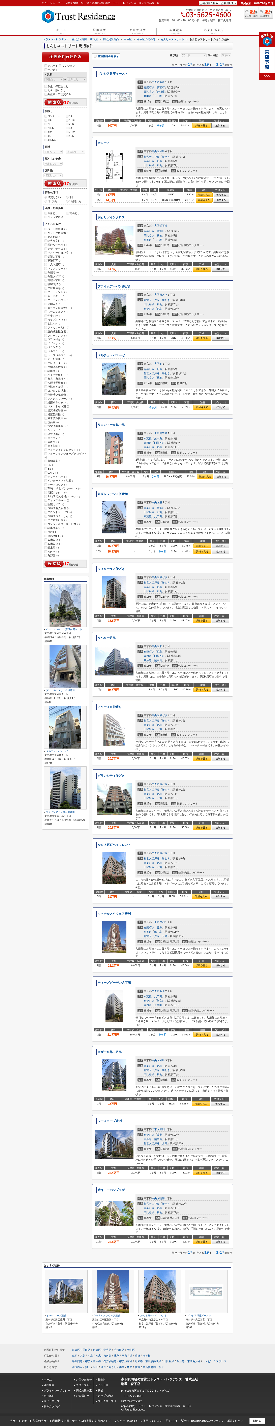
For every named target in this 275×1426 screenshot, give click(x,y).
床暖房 (53, 441)
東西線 (148, 442)
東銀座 (161, 91)
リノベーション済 (60, 252)
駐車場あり (56, 527)
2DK (71, 124)
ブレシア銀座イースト (113, 73)
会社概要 (49, 1385)
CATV (53, 472)
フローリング (57, 335)
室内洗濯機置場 (58, 331)
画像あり (53, 213)
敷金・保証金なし (58, 86)
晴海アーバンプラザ (111, 1190)
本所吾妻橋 (149, 1367)
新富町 (161, 87)
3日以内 (52, 201)
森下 (161, 1367)
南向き (53, 551)
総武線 (139, 1361)
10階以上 (55, 539)
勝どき (166, 156)
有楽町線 (149, 87)
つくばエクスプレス (214, 1361)
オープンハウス (58, 299)
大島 (82, 1355)
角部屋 (53, 555)
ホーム (48, 1379)
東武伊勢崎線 (153, 1361)
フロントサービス (60, 512)
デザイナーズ (57, 248)
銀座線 (181, 1361)
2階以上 (54, 531)
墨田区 (86, 1349)
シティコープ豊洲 (110, 1121)
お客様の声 (82, 1395)
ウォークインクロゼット (64, 449)
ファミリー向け (58, 327)
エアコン (54, 437)
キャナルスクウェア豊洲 (114, 913)
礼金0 (101, 1379)
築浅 (100, 1390)
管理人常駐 (56, 280)
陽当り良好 (56, 240)
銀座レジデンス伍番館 (113, 494)
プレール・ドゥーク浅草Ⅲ (60, 690)
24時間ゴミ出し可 (60, 516)
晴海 (162, 1198)
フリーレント (57, 292)
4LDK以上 (53, 139)
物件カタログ (52, 1406)
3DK (50, 131)
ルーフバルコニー (60, 355)
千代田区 (119, 1349)
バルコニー (56, 351)
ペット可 (103, 1385)
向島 (90, 1355)
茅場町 (158, 1004)
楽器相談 (54, 236)
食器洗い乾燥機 (58, 394)
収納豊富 (54, 460)
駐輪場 (53, 370)
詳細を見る (201, 125)
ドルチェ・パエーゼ (111, 355)
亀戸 (74, 1355)
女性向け (54, 323)
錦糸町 (113, 1367)
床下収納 (54, 445)
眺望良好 (54, 284)
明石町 (163, 225)
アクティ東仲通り (110, 706)
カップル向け (57, 319)
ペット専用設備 (58, 232)
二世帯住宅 (56, 288)
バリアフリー (57, 268)
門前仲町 (159, 442)
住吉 (137, 1367)
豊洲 (162, 922)
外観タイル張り (58, 386)
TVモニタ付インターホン (64, 488)
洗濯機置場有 (57, 382)
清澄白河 (77, 1367)
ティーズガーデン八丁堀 (114, 982)
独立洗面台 (56, 434)
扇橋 (137, 1355)
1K (70, 116)
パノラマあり (55, 217)
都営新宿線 (110, 1361)
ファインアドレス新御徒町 (60, 812)
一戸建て (53, 69)
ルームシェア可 (58, 311)
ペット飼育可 (57, 229)
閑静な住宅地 (57, 244)
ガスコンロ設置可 (60, 307)
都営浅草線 (125, 1361)
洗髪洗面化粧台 (58, 426)
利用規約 (49, 1395)
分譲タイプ (56, 276)
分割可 (53, 272)
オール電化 (56, 359)
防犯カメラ (56, 504)
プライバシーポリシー (57, 1390)
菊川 (95, 1367)
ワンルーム (54, 116)
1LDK (72, 120)
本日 (71, 197)
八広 (98, 1355)
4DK (71, 135)
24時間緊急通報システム (64, 496)
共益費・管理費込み (59, 94)
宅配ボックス (57, 492)
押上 (87, 1367)
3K (70, 128)
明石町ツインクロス (111, 217)
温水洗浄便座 (57, 418)
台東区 (97, 1349)
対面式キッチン (58, 402)
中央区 (155, 82)
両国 (121, 1367)
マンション (68, 65)
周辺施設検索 (84, 1390)
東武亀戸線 (193, 1361)
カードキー (56, 296)
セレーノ (104, 142)
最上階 (53, 547)
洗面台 (53, 422)
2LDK (51, 128)
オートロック (57, 484)
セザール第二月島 (110, 1052)
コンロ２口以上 (58, 390)
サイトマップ (52, 1401)
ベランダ (54, 347)
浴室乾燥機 (56, 414)
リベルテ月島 (107, 637)
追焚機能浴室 (57, 410)
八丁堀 (158, 95)
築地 (159, 165)
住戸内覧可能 (57, 520)
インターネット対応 (61, 480)
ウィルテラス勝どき (111, 568)
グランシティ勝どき (111, 775)
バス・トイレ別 (58, 406)
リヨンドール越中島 (111, 424)
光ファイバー (57, 476)
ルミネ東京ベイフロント (114, 844)
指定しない (54, 197)
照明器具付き (57, 366)
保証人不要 (56, 256)
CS (51, 464)
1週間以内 (75, 201)
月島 (162, 151)
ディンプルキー (58, 500)
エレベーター (57, 363)
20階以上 (55, 543)
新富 (162, 82)
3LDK (72, 131)
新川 (162, 991)
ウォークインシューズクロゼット (65, 455)
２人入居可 (56, 264)
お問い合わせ (84, 1379)
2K (49, 124)
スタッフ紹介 (84, 1385)
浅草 (116, 1355)
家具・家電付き (58, 378)
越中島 (163, 433)
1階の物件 (55, 535)
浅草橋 (147, 1355)
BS (51, 468)
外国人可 (54, 303)
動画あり (74, 213)
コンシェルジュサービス (64, 524)
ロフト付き (56, 339)
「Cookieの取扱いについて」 (205, 1421)
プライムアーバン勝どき (114, 286)
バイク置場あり (58, 374)
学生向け (54, 315)
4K (49, 135)
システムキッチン (60, 398)
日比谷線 (149, 91)
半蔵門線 (77, 1361)
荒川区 (131, 1349)
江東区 (155, 433)
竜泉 (124, 1355)
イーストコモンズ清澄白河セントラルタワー (70, 629)
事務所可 (54, 260)
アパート (53, 65)
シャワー (54, 430)
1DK (50, 120)
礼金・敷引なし (57, 90)
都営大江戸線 (151, 156)
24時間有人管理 (58, 508)
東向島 (107, 1355)
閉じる (257, 1420)
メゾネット (56, 343)
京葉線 (148, 95)
